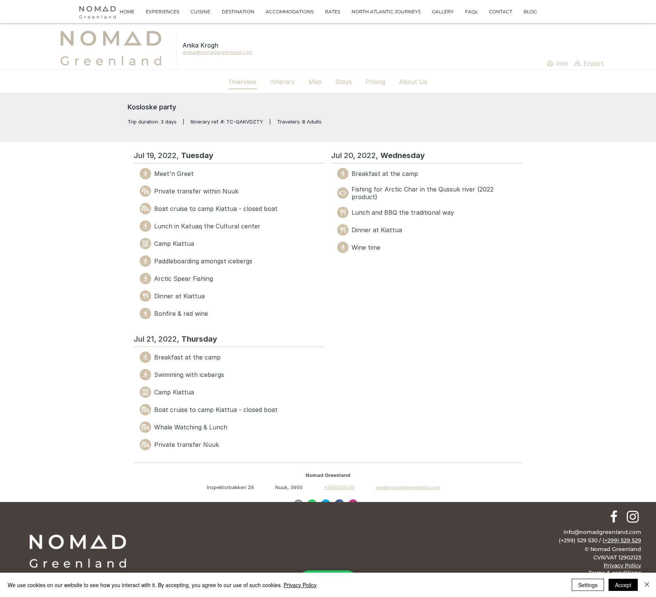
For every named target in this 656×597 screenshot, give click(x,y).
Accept (623, 585)
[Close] (646, 585)
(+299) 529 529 (621, 540)
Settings (588, 585)
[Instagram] (633, 516)
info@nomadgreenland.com (602, 532)
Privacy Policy (300, 585)
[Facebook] (614, 516)
